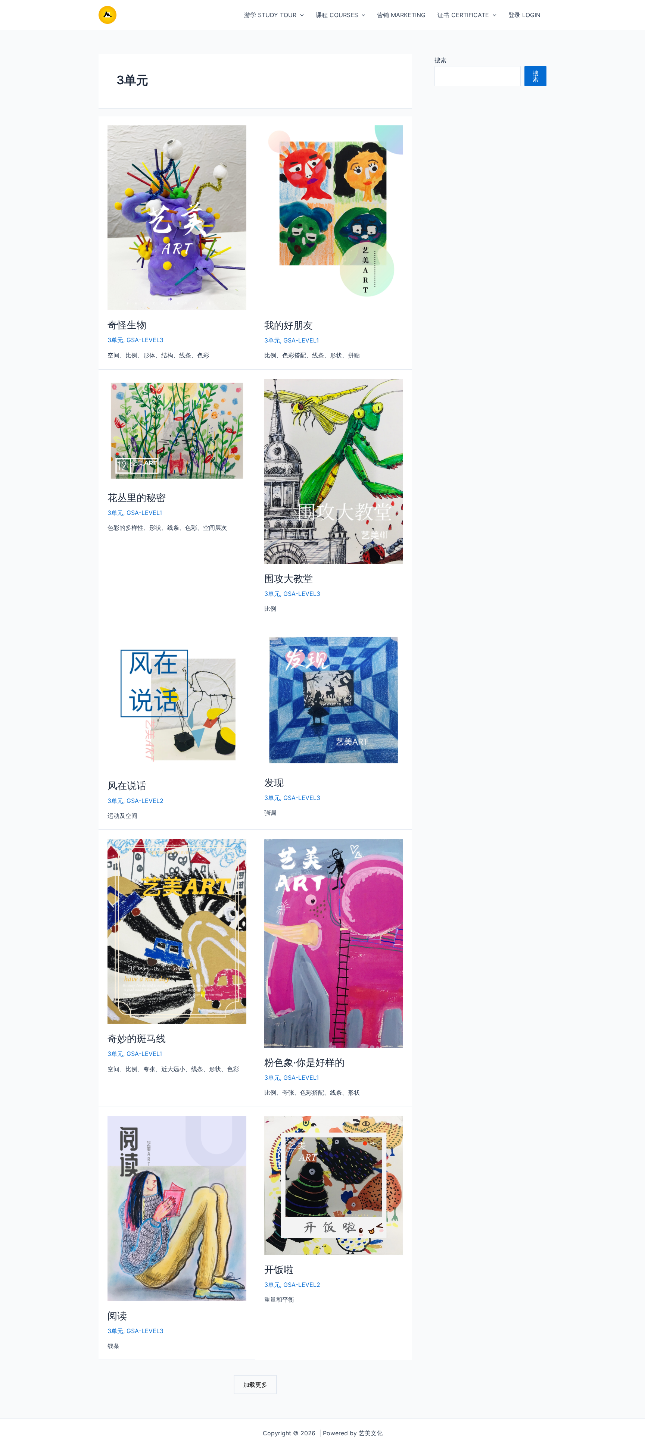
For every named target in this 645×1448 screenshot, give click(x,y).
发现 (274, 782)
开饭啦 (278, 1269)
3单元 (115, 340)
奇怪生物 (127, 325)
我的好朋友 (288, 325)
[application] (300, 15)
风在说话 (127, 785)
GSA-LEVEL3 (145, 340)
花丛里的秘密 (137, 497)
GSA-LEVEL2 (145, 800)
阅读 (117, 1316)
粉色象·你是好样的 (304, 1062)
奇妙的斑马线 (137, 1038)
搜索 (440, 60)
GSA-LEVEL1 (301, 340)
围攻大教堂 (288, 578)
